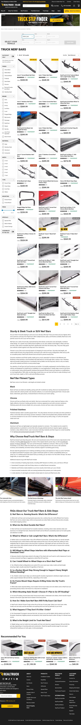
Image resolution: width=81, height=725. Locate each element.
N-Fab (6, 105)
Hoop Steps (7, 186)
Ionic (6, 99)
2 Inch (6, 160)
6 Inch (6, 172)
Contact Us (72, 678)
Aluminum (7, 150)
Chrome (7, 84)
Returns (71, 694)
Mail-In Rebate (8, 223)
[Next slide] (78, 653)
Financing (71, 684)
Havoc (6, 102)
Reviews (57, 684)
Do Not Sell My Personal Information (33, 720)
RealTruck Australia (60, 698)
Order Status (76, 1)
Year (23, 33)
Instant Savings (8, 226)
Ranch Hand (8, 136)
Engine (48, 39)
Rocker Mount (8, 199)
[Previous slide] (2, 653)
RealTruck (7, 123)
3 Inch (6, 163)
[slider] (2, 210)
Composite (7, 153)
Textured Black (8, 75)
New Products (24, 10)
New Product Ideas (45, 695)
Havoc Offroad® (21, 443)
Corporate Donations (60, 681)
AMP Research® (25, 442)
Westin (6, 126)
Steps (53, 10)
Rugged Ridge (8, 114)
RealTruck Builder (41, 1)
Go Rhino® (64, 442)
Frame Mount (8, 202)
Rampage (7, 120)
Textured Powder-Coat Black (8, 88)
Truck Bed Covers (35, 10)
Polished (7, 78)
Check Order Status (74, 691)
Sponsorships (58, 687)
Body (23, 39)
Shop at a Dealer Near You (58, 1)
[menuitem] (3, 11)
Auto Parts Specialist (7, 132)
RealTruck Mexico (59, 704)
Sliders (6, 192)
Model (48, 33)
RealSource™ (58, 678)
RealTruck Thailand (59, 708)
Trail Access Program (60, 691)
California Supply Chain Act (48, 720)
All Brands (43, 686)
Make (36, 33)
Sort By (65, 55)
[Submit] (18, 696)
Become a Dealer (31, 702)
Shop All (3, 10)
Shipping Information (74, 687)
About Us (29, 676)
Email (1, 692)
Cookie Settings (58, 720)
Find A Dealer (72, 697)
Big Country (7, 117)
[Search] (47, 5)
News (28, 686)
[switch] (8, 56)
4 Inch (6, 166)
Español (71, 710)
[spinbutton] (4, 213)
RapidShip (43, 679)
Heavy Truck (44, 692)
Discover (3, 15)
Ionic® (12, 443)
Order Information (73, 681)
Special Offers (44, 689)
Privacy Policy (30, 689)
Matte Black (8, 72)
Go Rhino (7, 108)
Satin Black (7, 81)
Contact (69, 1)
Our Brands (29, 683)
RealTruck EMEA (59, 701)
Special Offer (8, 220)
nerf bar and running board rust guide (24, 432)
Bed (35, 39)
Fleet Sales (72, 714)
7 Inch (6, 175)
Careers (28, 679)
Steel (6, 144)
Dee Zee (6, 129)
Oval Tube (7, 189)
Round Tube (8, 183)
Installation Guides (45, 676)
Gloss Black (7, 69)
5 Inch (6, 169)
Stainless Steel (8, 92)
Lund (6, 111)
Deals (59, 10)
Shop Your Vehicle (13, 10)
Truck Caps (45, 10)
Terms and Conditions (68, 720)
